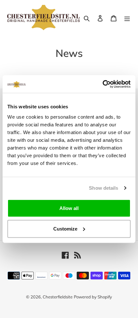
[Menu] (127, 18)
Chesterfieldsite (58, 296)
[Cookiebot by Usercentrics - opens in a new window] (102, 84)
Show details (103, 188)
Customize (65, 228)
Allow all (69, 208)
